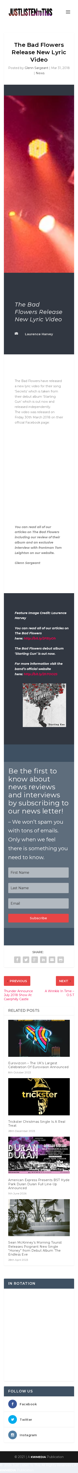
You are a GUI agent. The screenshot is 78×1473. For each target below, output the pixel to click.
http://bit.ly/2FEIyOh (40, 638)
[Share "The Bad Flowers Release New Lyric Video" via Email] (52, 959)
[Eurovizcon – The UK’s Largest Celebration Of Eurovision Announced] (39, 1038)
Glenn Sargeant (36, 68)
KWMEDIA (38, 1457)
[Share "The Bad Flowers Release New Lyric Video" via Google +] (34, 959)
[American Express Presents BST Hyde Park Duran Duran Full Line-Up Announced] (39, 1155)
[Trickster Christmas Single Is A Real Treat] (39, 1096)
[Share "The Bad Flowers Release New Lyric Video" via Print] (60, 959)
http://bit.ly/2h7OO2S (40, 674)
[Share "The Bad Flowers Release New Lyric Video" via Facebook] (17, 959)
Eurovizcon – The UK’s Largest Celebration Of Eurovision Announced (38, 1065)
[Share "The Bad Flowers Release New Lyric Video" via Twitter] (26, 959)
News (40, 73)
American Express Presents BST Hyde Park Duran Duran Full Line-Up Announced (39, 1184)
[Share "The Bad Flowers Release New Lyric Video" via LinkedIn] (43, 959)
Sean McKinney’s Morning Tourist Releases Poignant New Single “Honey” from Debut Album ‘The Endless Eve (35, 1248)
